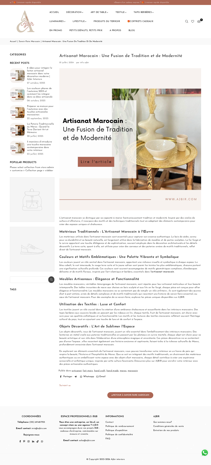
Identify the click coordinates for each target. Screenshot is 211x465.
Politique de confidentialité (119, 434)
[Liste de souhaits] (193, 21)
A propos (115, 30)
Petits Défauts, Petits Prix (86, 30)
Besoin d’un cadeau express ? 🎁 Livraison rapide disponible (54, 2)
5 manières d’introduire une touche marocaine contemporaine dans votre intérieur (39, 146)
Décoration (73, 12)
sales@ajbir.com (87, 440)
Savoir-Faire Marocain (29, 41)
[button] (199, 21)
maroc (123, 371)
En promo (55, 30)
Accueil (54, 12)
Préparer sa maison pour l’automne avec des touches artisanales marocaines (40, 110)
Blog (132, 30)
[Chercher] (187, 21)
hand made (112, 371)
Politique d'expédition (116, 430)
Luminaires (56, 21)
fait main (88, 371)
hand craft (99, 371)
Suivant (63, 385)
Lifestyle (79, 21)
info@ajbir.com (39, 428)
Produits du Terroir (107, 21)
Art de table (98, 12)
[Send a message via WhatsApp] (204, 452)
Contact (110, 422)
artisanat (77, 371)
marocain (133, 371)
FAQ (108, 439)
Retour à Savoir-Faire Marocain (130, 395)
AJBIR (181, 297)
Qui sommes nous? (162, 422)
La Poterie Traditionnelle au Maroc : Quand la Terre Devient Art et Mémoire (40, 128)
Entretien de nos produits (166, 430)
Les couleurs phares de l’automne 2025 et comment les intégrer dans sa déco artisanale (39, 92)
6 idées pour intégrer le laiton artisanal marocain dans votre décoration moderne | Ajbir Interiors (39, 73)
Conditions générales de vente (168, 426)
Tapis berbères (143, 12)
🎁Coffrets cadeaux (140, 21)
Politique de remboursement (120, 426)
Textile (120, 12)
